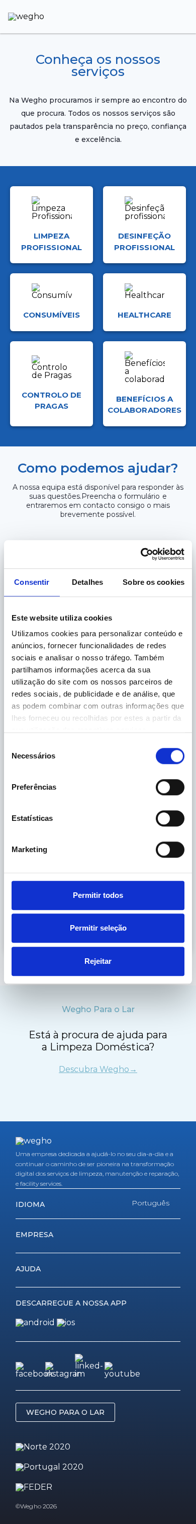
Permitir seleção (98, 928)
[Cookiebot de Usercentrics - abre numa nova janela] (140, 554)
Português (150, 1202)
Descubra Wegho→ (98, 1069)
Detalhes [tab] (87, 582)
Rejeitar (98, 961)
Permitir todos (98, 895)
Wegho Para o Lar (65, 1412)
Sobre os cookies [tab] (153, 582)
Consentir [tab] (31, 582)
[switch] (170, 787)
